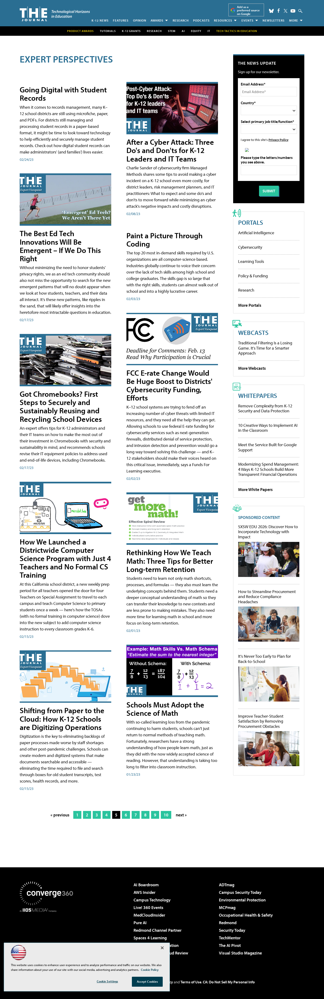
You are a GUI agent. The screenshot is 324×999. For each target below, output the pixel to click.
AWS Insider (144, 892)
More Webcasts (252, 368)
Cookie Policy (150, 970)
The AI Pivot (230, 945)
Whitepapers (257, 395)
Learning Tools (251, 261)
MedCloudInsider (149, 915)
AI (183, 31)
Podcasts (201, 20)
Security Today (232, 930)
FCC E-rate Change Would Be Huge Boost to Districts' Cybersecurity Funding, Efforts (169, 385)
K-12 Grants (131, 31)
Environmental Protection (242, 900)
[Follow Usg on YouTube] (293, 11)
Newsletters (274, 20)
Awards (157, 20)
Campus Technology (152, 900)
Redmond (227, 922)
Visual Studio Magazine (240, 953)
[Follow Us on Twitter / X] (285, 11)
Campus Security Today (240, 892)
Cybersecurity (250, 247)
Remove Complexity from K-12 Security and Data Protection (265, 408)
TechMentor (230, 937)
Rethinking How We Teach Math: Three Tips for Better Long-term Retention (169, 561)
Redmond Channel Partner (157, 930)
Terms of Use (191, 982)
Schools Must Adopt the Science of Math (165, 709)
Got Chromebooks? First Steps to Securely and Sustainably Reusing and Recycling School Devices (61, 406)
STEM (172, 31)
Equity (196, 31)
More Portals (249, 305)
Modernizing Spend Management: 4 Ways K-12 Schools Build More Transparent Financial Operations (268, 469)
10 (166, 815)
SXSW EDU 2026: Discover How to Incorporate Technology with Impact (268, 532)
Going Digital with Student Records (63, 94)
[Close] (162, 948)
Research (181, 20)
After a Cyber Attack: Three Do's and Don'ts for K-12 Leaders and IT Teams (170, 150)
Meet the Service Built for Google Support (267, 447)
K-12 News (100, 20)
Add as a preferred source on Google (248, 10)
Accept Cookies (147, 981)
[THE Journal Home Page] (55, 14)
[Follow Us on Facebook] (278, 10)
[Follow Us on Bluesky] (271, 11)
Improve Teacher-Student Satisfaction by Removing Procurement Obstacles (260, 721)
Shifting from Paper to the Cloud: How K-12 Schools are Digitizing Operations (62, 719)
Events (247, 20)
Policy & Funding (253, 276)
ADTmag (226, 884)
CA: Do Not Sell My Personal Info (229, 982)
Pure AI (140, 922)
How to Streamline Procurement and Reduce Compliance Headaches (267, 596)
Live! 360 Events (148, 907)
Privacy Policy (278, 139)
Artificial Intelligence (256, 232)
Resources (223, 20)
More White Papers (255, 489)
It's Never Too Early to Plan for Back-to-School (264, 659)
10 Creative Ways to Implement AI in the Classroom (267, 428)
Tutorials (108, 31)
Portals (250, 222)
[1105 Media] (48, 936)
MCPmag (227, 907)
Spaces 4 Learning (150, 937)
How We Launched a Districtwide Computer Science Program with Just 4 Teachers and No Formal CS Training (65, 558)
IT (209, 31)
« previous (60, 815)
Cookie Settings (107, 981)
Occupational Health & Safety (246, 915)
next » (181, 815)
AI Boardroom (146, 884)
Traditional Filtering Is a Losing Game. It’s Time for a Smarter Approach (265, 348)
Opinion (139, 20)
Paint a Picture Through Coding (164, 239)
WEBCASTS (253, 332)
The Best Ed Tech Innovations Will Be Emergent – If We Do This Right (60, 246)
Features (121, 20)
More (293, 20)
